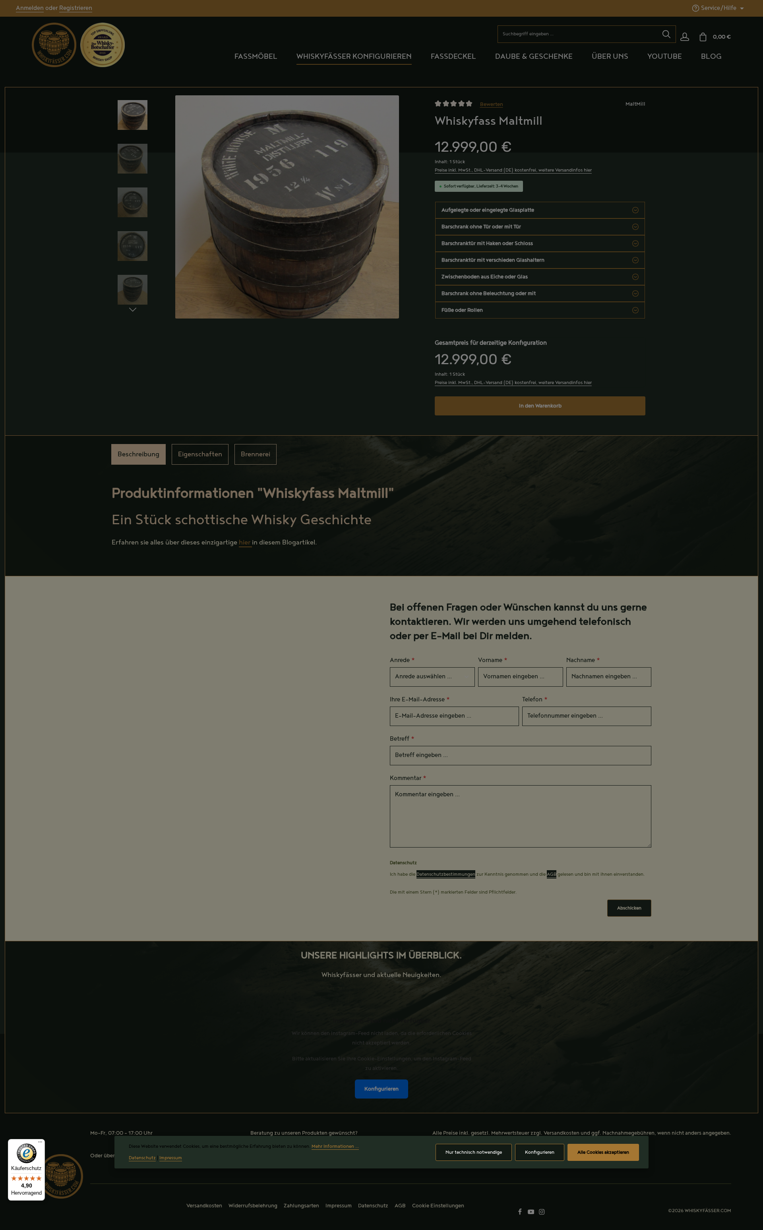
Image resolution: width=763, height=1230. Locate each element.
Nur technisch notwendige (473, 1152)
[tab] (138, 454)
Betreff (402, 739)
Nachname (583, 660)
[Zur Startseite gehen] (54, 45)
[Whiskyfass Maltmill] (287, 207)
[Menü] (40, 1144)
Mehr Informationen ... (335, 1146)
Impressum (338, 1206)
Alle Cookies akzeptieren (603, 1152)
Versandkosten (561, 1133)
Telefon (535, 699)
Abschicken (629, 908)
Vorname (492, 660)
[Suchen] (666, 34)
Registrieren (75, 8)
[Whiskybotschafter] (102, 44)
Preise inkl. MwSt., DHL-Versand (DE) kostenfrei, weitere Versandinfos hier (513, 170)
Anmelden (30, 8)
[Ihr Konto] (684, 37)
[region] (268, 219)
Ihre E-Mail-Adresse (420, 699)
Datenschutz (373, 1206)
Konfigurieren (381, 1089)
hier (245, 542)
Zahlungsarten (301, 1206)
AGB (551, 874)
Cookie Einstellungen (438, 1206)
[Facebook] (521, 1214)
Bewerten (491, 104)
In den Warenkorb (540, 406)
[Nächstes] (132, 309)
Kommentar (408, 778)
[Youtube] (532, 1214)
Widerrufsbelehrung (253, 1206)
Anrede (402, 660)
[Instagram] (541, 1214)
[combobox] (578, 34)
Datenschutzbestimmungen (445, 874)
